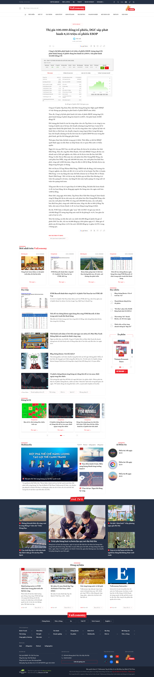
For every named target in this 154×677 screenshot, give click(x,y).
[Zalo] (122, 2)
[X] (118, 2)
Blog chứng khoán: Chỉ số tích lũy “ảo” (123, 294)
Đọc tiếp (25, 290)
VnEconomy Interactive (118, 586)
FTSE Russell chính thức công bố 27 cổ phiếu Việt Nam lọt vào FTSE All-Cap (62, 274)
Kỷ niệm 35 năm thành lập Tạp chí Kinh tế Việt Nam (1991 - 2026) (62, 588)
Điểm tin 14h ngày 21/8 (125, 452)
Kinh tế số (59, 14)
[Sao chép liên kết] (101, 46)
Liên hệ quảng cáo (79, 661)
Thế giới (115, 14)
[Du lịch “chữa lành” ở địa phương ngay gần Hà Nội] (121, 513)
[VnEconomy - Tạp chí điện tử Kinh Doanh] (77, 615)
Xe (74, 2)
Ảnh (20, 646)
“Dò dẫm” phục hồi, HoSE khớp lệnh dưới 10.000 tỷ (123, 310)
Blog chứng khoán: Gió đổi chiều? (62, 354)
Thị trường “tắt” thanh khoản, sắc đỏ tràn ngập (122, 318)
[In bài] (50, 46)
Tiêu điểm (31, 14)
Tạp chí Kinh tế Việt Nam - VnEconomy (123, 671)
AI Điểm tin (121, 445)
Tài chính (49, 14)
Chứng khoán (54, 2)
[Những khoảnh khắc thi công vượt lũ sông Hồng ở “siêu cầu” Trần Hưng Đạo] (32, 513)
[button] (61, 435)
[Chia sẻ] (104, 46)
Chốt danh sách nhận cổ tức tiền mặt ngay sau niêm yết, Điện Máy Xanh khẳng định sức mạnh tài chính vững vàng (76, 335)
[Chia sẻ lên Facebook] (91, 46)
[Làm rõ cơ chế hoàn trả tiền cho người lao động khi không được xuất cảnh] (121, 540)
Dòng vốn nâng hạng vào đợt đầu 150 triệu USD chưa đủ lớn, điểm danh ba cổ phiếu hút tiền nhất (87, 424)
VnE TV (79, 2)
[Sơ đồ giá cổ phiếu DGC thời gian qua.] (77, 59)
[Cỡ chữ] (53, 46)
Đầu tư (40, 14)
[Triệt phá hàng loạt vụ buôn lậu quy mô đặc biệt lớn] (77, 522)
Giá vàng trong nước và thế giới (91, 586)
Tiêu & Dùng (66, 2)
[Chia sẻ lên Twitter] (94, 46)
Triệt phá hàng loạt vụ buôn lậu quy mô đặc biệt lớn (74, 541)
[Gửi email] (97, 46)
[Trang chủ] (25, 15)
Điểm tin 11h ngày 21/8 (125, 463)
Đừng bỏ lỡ (26, 400)
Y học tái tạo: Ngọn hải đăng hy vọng (91, 490)
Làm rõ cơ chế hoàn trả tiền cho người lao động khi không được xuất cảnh (121, 553)
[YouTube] (126, 2)
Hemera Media (47, 670)
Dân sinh (125, 14)
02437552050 (67, 658)
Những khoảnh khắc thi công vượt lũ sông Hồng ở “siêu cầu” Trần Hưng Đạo (32, 526)
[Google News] (133, 2)
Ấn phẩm (121, 335)
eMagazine (100, 444)
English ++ (100, 2)
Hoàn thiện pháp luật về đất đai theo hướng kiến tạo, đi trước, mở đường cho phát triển (92, 274)
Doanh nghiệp (93, 14)
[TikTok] (129, 2)
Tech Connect (89, 2)
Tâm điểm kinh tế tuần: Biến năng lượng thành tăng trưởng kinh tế (91, 466)
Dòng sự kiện (77, 565)
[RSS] (117, 662)
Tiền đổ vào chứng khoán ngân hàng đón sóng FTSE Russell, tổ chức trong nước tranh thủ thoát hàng (75, 315)
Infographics (92, 444)
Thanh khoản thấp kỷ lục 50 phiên (122, 302)
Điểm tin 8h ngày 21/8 (125, 475)
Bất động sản (105, 14)
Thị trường (81, 14)
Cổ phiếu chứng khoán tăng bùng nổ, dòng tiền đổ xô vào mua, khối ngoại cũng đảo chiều (74, 375)
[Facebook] (114, 2)
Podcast (85, 444)
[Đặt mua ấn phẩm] (130, 8)
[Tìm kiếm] (24, 8)
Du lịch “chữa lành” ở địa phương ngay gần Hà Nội (121, 525)
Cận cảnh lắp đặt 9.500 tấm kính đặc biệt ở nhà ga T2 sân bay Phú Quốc (32, 553)
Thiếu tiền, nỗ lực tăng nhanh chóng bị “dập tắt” (123, 325)
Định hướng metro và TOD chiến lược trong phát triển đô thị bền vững (32, 588)
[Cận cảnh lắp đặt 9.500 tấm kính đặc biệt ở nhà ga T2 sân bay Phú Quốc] (32, 540)
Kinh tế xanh (70, 14)
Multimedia (26, 445)
